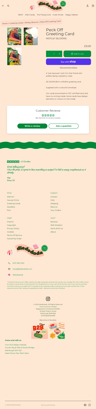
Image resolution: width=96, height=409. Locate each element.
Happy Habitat (71, 15)
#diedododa (18, 275)
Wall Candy (30, 15)
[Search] (8, 5)
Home (5, 23)
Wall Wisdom (56, 225)
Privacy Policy (13, 228)
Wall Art (10, 197)
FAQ (52, 200)
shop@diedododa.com (22, 269)
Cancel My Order (14, 238)
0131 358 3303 (18, 263)
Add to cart (79, 54)
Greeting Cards (16, 23)
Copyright (11, 225)
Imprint (10, 222)
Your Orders (55, 210)
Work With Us (56, 228)
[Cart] (93, 5)
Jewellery (11, 207)
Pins (9, 210)
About (53, 232)
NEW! (20, 15)
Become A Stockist (48, 320)
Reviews (54, 222)
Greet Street (58, 15)
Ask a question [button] (64, 126)
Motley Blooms (31, 22)
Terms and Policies (48, 405)
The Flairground (44, 15)
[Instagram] (89, 405)
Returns (53, 207)
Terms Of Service (14, 235)
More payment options (68, 67)
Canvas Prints (13, 200)
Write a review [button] (32, 126)
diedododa (16, 405)
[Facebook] (85, 405)
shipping (54, 203)
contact (53, 197)
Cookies (10, 232)
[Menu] (3, 6)
